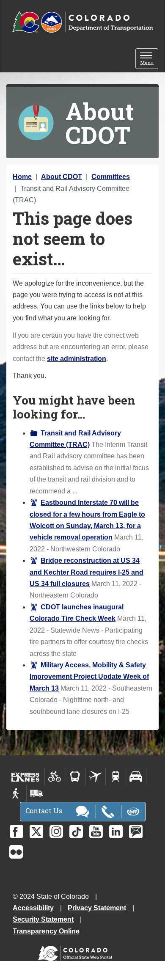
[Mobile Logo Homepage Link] (82, 22)
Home (22, 176)
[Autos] (136, 776)
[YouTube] (96, 831)
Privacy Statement (97, 907)
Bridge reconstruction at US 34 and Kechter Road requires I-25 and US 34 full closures (86, 572)
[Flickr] (16, 852)
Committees (110, 176)
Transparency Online (46, 931)
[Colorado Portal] (77, 951)
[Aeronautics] (95, 776)
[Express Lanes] (25, 776)
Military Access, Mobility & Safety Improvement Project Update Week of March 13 (89, 676)
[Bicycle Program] (54, 776)
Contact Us (44, 810)
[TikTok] (76, 831)
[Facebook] (16, 831)
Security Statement (43, 919)
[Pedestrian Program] (16, 793)
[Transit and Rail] (75, 776)
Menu (149, 59)
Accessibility (33, 907)
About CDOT (61, 176)
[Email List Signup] (136, 831)
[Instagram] (56, 831)
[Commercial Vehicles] (36, 793)
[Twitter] (36, 831)
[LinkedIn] (116, 831)
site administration (76, 358)
